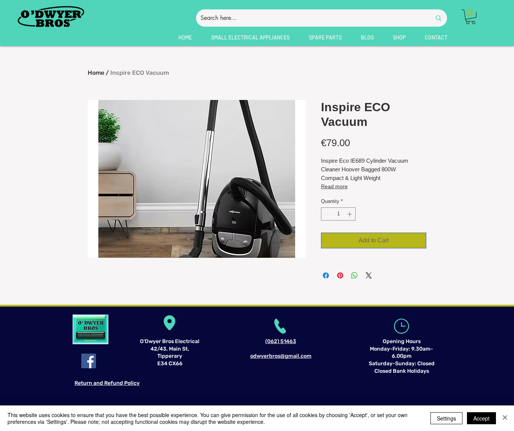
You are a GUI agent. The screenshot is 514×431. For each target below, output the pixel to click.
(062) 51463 (280, 341)
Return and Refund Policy (107, 383)
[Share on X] (368, 275)
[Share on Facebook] (325, 275)
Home (96, 72)
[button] (470, 16)
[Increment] (350, 214)
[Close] (504, 418)
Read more (334, 186)
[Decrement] (326, 214)
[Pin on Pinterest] (340, 275)
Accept (481, 418)
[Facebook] (88, 361)
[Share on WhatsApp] (354, 275)
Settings (446, 418)
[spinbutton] (338, 214)
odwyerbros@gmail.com (281, 356)
